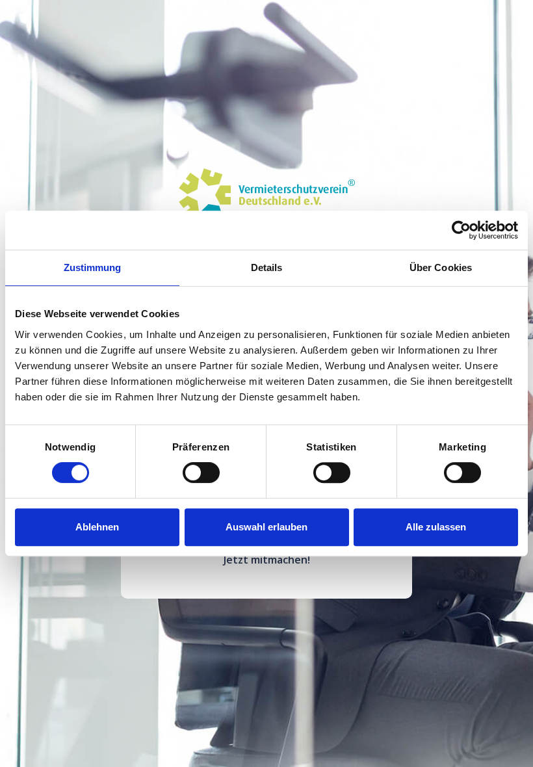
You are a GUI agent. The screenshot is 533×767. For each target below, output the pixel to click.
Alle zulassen (436, 526)
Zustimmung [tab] (93, 267)
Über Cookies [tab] (441, 267)
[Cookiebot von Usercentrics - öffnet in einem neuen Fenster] (461, 230)
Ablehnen (97, 526)
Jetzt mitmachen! (267, 559)
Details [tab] (267, 267)
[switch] (201, 472)
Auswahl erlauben (266, 526)
